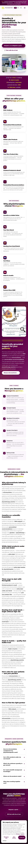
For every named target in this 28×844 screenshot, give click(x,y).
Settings (4, 840)
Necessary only (6, 837)
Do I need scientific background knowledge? (12, 770)
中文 (21, 7)
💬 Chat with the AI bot (11, 50)
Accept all (21, 837)
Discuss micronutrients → (11, 372)
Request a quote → (14, 809)
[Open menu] (24, 7)
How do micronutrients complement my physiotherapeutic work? (10, 750)
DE (18, 7)
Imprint (22, 834)
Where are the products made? (12, 776)
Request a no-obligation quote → (13, 45)
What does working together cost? (11, 782)
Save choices (14, 837)
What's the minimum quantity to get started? (12, 764)
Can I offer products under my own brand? (12, 757)
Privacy (18, 834)
